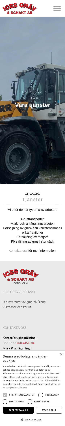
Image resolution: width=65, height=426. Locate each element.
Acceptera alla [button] (18, 410)
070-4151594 (25, 343)
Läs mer (23, 387)
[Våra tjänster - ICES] (21, 276)
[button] (32, 419)
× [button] (61, 354)
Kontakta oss (18, 250)
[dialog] (32, 388)
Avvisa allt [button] (49, 410)
